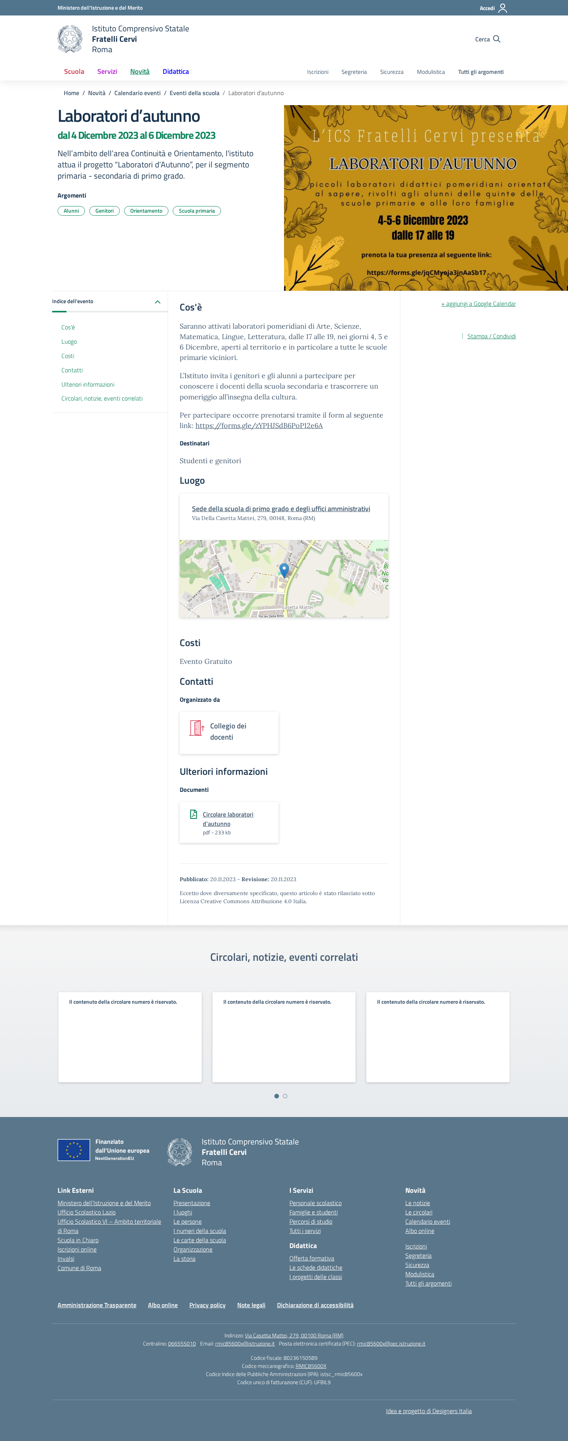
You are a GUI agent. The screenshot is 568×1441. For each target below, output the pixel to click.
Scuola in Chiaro (78, 1240)
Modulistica (431, 71)
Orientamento (146, 210)
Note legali (251, 1305)
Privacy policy (207, 1305)
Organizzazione (193, 1249)
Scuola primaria (197, 210)
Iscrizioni (317, 71)
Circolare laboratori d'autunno (228, 819)
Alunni (71, 210)
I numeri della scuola (199, 1230)
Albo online (419, 1230)
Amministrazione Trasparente (97, 1305)
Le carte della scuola (199, 1240)
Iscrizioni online (77, 1249)
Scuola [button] (74, 71)
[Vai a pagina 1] (276, 1096)
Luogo (69, 341)
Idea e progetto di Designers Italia (429, 1410)
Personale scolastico (315, 1202)
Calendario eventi (427, 1221)
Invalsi (66, 1258)
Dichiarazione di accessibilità (315, 1305)
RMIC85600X (311, 1366)
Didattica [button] (176, 71)
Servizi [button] (107, 71)
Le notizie (417, 1202)
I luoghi (182, 1212)
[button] (110, 301)
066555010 (182, 1343)
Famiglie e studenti (313, 1212)
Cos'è (68, 327)
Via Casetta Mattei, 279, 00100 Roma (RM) (294, 1335)
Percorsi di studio (310, 1221)
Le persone (187, 1221)
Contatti (72, 370)
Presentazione (191, 1202)
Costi (67, 355)
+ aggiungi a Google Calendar (478, 303)
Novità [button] (140, 71)
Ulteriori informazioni (87, 384)
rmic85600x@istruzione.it (245, 1343)
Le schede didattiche (315, 1267)
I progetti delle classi (315, 1276)
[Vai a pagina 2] (285, 1096)
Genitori (104, 210)
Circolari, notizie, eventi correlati (102, 398)
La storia (184, 1258)
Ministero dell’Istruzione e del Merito (104, 1202)
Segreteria (354, 71)
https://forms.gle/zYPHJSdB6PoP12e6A (259, 425)
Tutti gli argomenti (481, 71)
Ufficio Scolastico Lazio (87, 1212)
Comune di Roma (79, 1267)
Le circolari (418, 1212)
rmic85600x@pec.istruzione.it (391, 1343)
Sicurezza (392, 71)
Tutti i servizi (305, 1230)
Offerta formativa (311, 1258)
